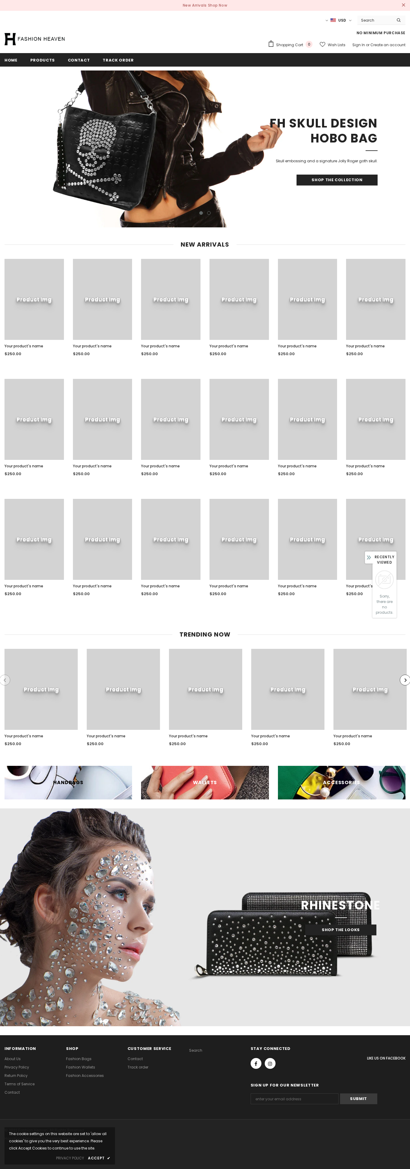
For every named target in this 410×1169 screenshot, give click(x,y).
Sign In (359, 44)
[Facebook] (256, 1063)
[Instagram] (270, 1063)
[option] (205, 148)
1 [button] (201, 213)
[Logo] (35, 39)
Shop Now (218, 5)
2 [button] (209, 213)
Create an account (387, 44)
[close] (403, 5)
